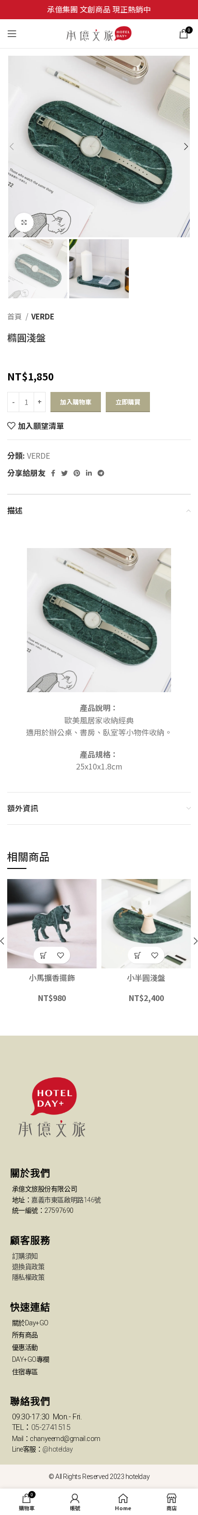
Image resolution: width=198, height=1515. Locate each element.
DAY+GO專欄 (31, 1359)
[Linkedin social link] (89, 473)
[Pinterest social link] (77, 473)
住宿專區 (25, 1372)
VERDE (42, 316)
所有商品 (25, 1335)
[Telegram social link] (101, 473)
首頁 (15, 316)
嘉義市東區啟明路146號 (66, 1200)
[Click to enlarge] (24, 222)
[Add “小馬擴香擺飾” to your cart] (43, 955)
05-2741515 (51, 1427)
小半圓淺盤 (146, 977)
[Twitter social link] (64, 473)
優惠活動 (25, 1347)
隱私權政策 (28, 1277)
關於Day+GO (30, 1323)
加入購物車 (75, 401)
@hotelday (57, 1449)
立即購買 (127, 401)
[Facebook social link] (53, 473)
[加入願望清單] (60, 955)
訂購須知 (25, 1256)
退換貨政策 (28, 1267)
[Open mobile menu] (12, 33)
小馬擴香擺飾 (52, 977)
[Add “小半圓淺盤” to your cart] (137, 955)
